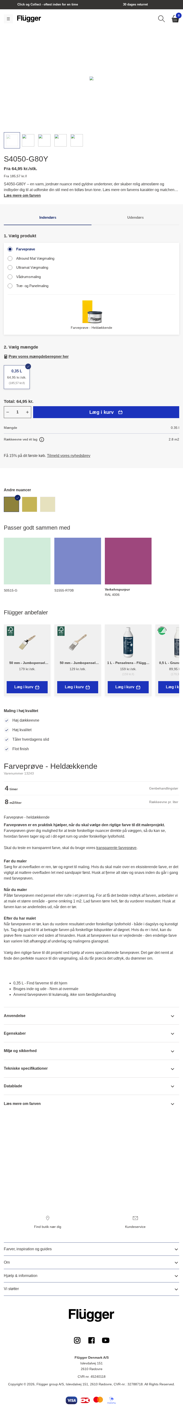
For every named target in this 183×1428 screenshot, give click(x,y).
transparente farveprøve (116, 848)
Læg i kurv (101, 412)
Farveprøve (25, 249)
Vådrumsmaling (28, 277)
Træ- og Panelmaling (32, 286)
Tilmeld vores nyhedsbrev (68, 456)
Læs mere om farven (22, 195)
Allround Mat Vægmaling (35, 258)
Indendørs (47, 217)
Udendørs (135, 217)
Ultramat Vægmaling (32, 267)
